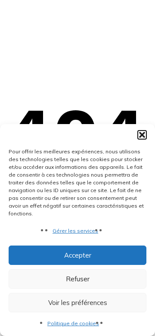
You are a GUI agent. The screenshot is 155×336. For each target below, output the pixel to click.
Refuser (78, 279)
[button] (142, 135)
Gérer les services (75, 230)
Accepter (77, 255)
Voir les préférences (77, 303)
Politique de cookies (73, 323)
